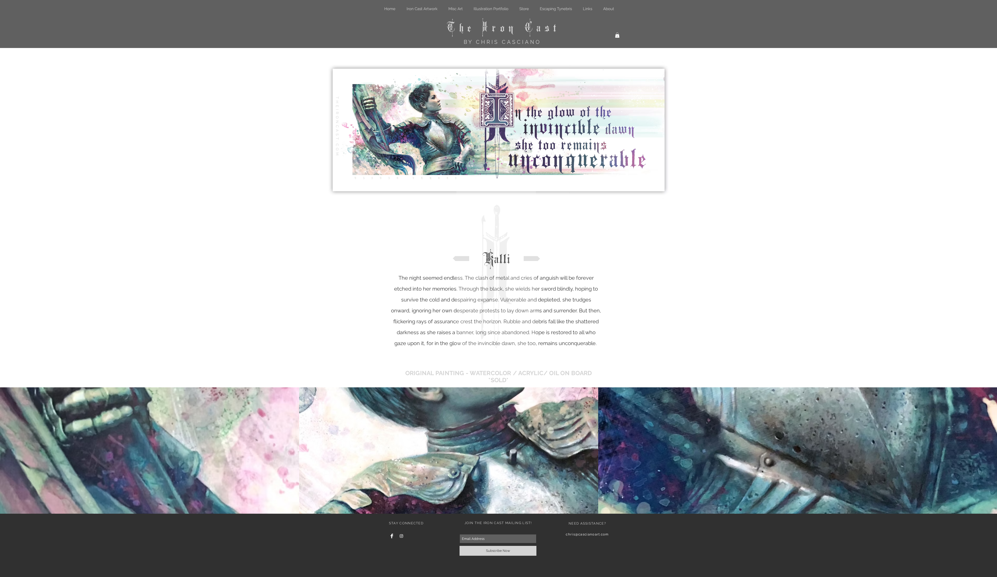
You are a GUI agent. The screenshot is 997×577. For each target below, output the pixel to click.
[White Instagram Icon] (401, 536)
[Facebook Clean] (391, 536)
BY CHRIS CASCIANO (502, 42)
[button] (617, 35)
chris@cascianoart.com (587, 534)
